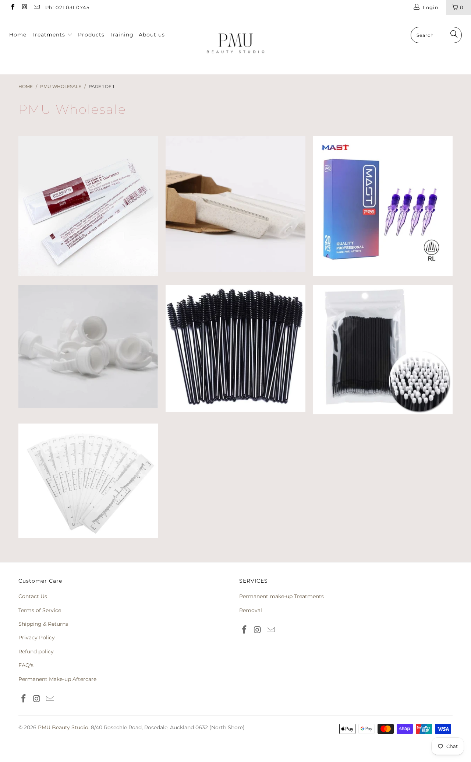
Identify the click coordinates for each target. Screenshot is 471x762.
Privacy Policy (36, 637)
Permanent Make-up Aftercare (57, 679)
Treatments (49, 34)
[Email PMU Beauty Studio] (36, 7)
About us (152, 34)
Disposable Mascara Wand (235, 348)
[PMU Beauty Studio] (235, 44)
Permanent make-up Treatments (281, 596)
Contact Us (32, 596)
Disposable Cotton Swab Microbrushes (383, 349)
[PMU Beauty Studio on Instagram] (24, 7)
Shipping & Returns (43, 624)
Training (122, 34)
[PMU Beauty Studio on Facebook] (12, 7)
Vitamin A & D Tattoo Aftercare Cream (88, 206)
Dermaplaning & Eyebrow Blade (235, 204)
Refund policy (36, 651)
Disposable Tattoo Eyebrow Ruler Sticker (88, 481)
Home (17, 34)
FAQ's (25, 665)
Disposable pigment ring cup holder (88, 346)
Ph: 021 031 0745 (67, 7)
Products (91, 34)
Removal (250, 610)
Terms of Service (39, 610)
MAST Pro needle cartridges (383, 206)
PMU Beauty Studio (63, 727)
